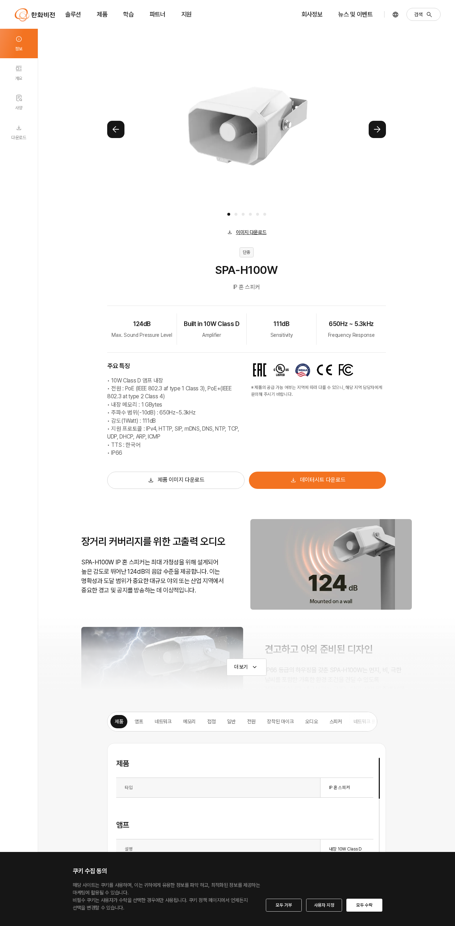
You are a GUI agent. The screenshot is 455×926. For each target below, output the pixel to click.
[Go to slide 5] (257, 214)
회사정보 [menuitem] (312, 14)
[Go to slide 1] (228, 214)
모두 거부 (284, 905)
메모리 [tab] (189, 721)
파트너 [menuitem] (157, 14)
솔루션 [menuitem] (73, 14)
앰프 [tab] (139, 721)
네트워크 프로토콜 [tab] (371, 721)
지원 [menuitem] (186, 14)
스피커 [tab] (335, 721)
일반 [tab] (231, 721)
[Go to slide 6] (264, 214)
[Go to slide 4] (250, 214)
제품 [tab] (119, 721)
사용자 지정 (324, 905)
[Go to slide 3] (243, 214)
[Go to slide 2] (236, 214)
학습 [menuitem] (128, 14)
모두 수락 (364, 905)
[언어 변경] (395, 14)
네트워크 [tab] (163, 721)
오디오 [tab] (311, 721)
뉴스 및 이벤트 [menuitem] (355, 14)
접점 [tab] (211, 721)
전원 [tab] (251, 721)
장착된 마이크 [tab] (280, 721)
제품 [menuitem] (102, 14)
